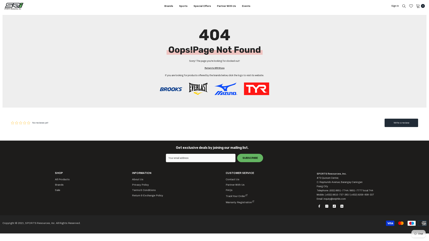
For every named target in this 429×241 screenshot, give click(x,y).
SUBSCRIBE (250, 157)
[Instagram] (326, 206)
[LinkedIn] (341, 206)
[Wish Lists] (411, 6)
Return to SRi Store (215, 68)
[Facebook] (319, 206)
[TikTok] (334, 206)
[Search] (404, 6)
